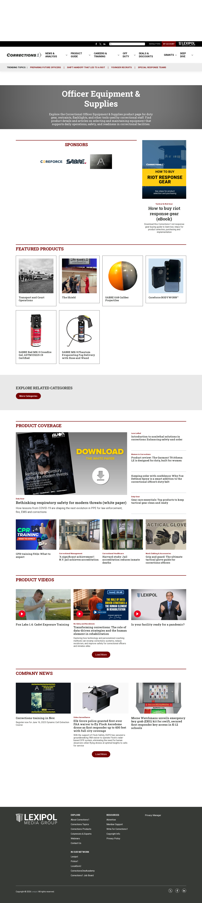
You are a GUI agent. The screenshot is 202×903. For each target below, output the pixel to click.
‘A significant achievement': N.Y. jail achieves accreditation (79, 558)
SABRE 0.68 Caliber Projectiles (117, 299)
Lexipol (34, 892)
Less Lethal (136, 433)
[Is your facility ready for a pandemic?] (158, 604)
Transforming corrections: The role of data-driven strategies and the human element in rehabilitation (100, 630)
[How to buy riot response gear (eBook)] (164, 169)
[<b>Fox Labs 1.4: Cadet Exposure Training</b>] (43, 604)
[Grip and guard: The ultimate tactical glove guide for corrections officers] (166, 534)
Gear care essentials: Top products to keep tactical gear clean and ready (157, 501)
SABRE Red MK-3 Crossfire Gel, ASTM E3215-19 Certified (35, 355)
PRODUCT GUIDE (76, 55)
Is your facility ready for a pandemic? (158, 624)
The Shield (69, 297)
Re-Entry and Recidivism (84, 624)
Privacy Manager (153, 815)
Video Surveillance (82, 717)
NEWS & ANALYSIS (51, 55)
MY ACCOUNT (169, 44)
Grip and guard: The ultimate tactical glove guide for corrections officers (164, 559)
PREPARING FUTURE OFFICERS (45, 67)
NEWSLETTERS (154, 44)
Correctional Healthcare (113, 553)
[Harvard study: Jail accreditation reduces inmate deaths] (122, 534)
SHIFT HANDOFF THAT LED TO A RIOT (86, 67)
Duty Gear (20, 499)
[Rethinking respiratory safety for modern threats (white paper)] (71, 463)
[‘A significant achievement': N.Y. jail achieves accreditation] (79, 534)
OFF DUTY (126, 55)
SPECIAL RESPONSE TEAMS (152, 67)
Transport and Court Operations (31, 299)
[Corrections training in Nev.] (43, 698)
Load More (101, 654)
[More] (66, 55)
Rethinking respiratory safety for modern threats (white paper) (71, 502)
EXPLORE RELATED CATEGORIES (44, 388)
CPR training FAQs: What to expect (33, 555)
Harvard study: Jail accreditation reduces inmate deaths (121, 559)
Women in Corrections (141, 454)
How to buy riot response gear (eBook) (164, 213)
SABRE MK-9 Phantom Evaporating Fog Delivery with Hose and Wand (78, 355)
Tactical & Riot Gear (164, 204)
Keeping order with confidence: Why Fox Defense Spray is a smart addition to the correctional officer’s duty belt (157, 478)
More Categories (28, 396)
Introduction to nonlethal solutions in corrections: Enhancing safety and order (156, 438)
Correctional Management (70, 553)
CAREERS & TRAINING (100, 55)
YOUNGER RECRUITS (121, 67)
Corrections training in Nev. (35, 718)
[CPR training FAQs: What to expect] (36, 534)
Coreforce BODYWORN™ (164, 297)
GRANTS (169, 54)
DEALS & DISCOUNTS (146, 55)
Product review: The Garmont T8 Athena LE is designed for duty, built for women (156, 459)
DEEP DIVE (183, 55)
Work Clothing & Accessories (158, 553)
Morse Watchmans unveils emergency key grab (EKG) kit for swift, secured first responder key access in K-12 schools (158, 723)
